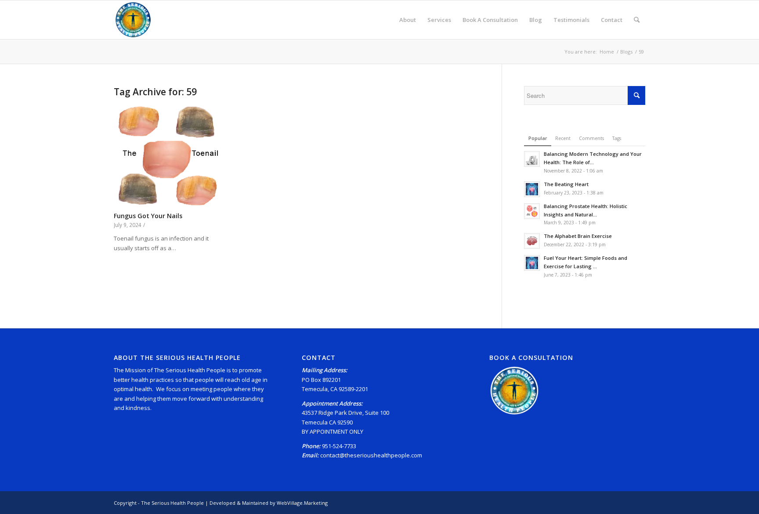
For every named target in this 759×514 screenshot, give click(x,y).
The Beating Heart (566, 184)
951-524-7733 (339, 446)
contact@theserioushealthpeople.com (371, 455)
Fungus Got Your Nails (148, 216)
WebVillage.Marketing (302, 503)
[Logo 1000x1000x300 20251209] (133, 19)
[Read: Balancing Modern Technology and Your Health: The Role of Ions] (532, 159)
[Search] (636, 19)
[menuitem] (408, 19)
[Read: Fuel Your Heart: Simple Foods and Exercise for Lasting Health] (532, 263)
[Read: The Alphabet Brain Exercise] (532, 241)
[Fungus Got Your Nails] (167, 154)
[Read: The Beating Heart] (532, 189)
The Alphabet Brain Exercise (578, 236)
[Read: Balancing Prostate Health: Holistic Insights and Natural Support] (532, 211)
